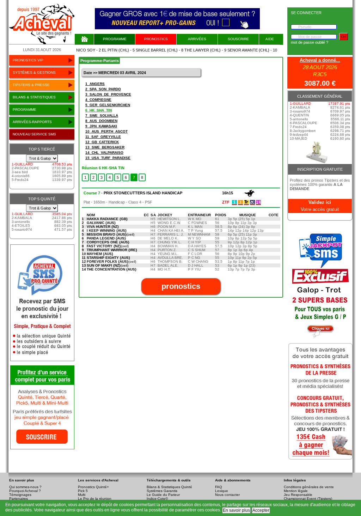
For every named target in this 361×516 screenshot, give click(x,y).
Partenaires (18, 498)
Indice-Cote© (157, 498)
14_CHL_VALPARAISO (104, 152)
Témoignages (20, 495)
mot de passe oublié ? (309, 42)
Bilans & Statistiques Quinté (169, 487)
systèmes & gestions (34, 72)
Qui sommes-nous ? (25, 487)
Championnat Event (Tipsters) (308, 498)
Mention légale (296, 491)
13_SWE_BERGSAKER (104, 147)
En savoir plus (236, 510)
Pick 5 (83, 491)
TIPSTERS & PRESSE (31, 85)
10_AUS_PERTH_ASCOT (106, 131)
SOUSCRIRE (238, 39)
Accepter (260, 510)
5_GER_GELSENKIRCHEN (107, 105)
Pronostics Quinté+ (93, 487)
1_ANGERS (95, 84)
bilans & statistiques (34, 97)
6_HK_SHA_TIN (98, 110)
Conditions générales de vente (309, 487)
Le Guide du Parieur (163, 495)
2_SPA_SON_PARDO (103, 89)
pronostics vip (28, 60)
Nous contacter (227, 495)
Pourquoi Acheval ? (25, 491)
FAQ (218, 487)
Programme (115, 39)
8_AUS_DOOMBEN (101, 121)
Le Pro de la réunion (94, 498)
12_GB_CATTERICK (102, 142)
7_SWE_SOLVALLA (101, 115)
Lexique (221, 491)
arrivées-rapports (32, 122)
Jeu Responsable (298, 495)
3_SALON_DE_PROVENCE (108, 94)
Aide (269, 39)
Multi (81, 495)
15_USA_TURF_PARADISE (107, 158)
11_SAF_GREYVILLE (103, 137)
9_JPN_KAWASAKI (101, 126)
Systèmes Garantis (162, 491)
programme (24, 109)
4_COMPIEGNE (98, 100)
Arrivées (197, 39)
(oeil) (110, 234)
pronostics (156, 39)
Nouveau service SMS (34, 134)
